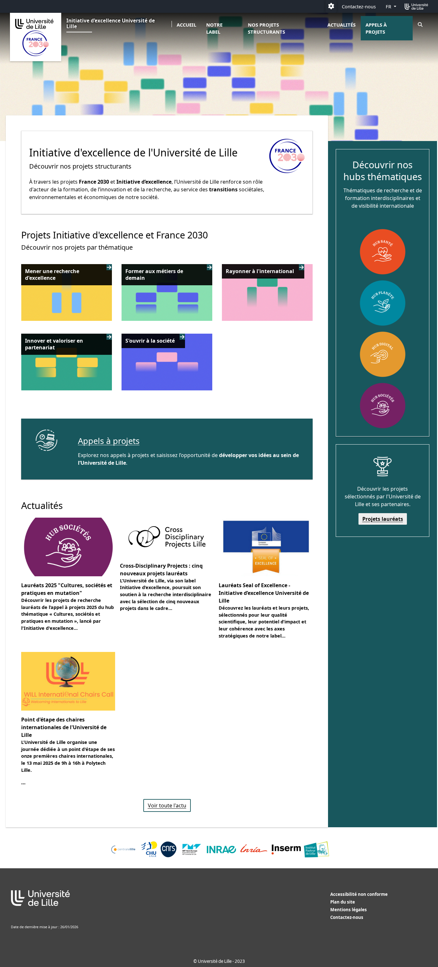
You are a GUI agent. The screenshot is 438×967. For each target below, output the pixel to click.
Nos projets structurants (266, 28)
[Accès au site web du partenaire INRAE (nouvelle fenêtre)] (221, 849)
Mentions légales (348, 910)
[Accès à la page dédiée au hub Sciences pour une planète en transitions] (382, 303)
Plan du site (342, 902)
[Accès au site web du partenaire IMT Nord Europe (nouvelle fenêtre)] (192, 849)
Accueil (186, 24)
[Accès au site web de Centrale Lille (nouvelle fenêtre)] (123, 849)
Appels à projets (376, 28)
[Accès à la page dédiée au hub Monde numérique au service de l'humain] (382, 354)
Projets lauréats (382, 518)
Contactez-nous (359, 6)
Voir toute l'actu (167, 805)
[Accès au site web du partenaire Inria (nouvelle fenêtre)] (253, 849)
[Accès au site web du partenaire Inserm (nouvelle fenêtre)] (286, 849)
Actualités (341, 24)
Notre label (214, 28)
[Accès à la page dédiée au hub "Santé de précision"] (382, 252)
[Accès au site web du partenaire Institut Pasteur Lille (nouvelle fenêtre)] (316, 849)
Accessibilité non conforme (359, 894)
